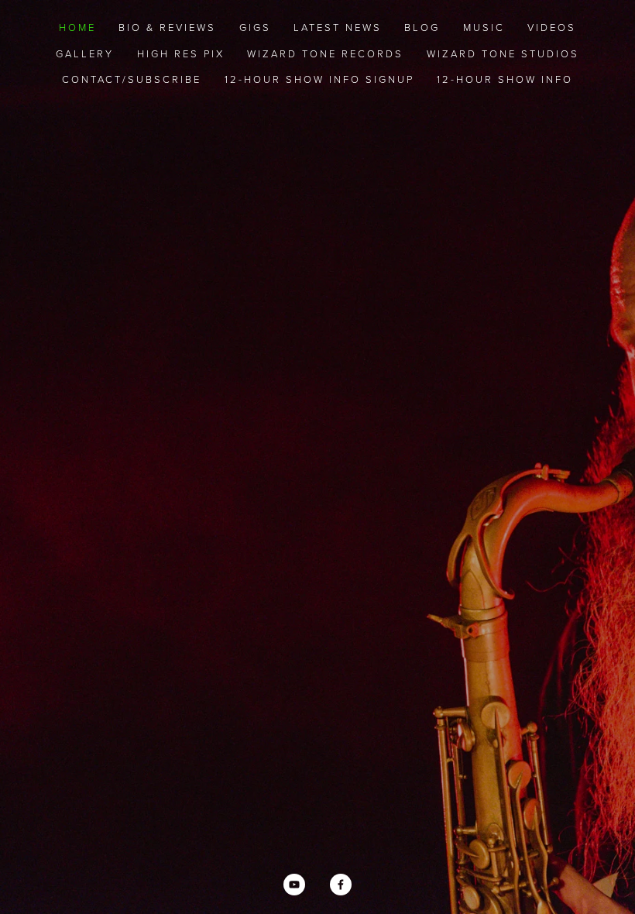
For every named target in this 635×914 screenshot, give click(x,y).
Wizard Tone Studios (503, 53)
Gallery (85, 53)
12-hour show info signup (319, 79)
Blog (422, 27)
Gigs (255, 27)
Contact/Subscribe (131, 79)
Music (484, 27)
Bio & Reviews (167, 27)
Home (77, 27)
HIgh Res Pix (181, 53)
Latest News (337, 27)
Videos (551, 27)
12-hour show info (505, 79)
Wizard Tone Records (325, 53)
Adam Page (318, 518)
